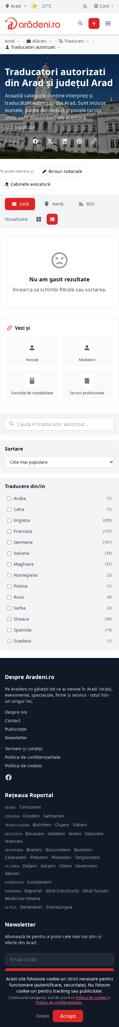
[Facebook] (8, 777)
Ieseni (75, 833)
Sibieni (80, 825)
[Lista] (52, 219)
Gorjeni (48, 866)
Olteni (65, 866)
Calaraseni (16, 857)
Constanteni (39, 882)
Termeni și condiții (24, 748)
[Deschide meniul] (108, 23)
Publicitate (16, 729)
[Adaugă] (93, 23)
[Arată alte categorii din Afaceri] (50, 41)
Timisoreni (30, 807)
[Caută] (80, 23)
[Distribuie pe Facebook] (35, 141)
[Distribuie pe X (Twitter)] (50, 141)
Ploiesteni (61, 857)
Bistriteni (42, 825)
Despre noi (16, 712)
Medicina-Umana (22, 898)
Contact (12, 720)
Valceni (12, 873)
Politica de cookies (23, 765)
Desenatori (31, 907)
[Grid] (38, 219)
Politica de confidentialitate (59, 1002)
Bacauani (34, 833)
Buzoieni (83, 850)
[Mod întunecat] (85, 6)
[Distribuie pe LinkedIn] (64, 141)
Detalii (42, 1016)
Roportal (33, 891)
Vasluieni (94, 833)
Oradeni (31, 816)
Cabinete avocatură (30, 184)
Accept (68, 1016)
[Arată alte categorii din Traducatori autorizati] (59, 47)
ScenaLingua (59, 907)
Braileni (34, 850)
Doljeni (30, 866)
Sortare (14, 448)
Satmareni (53, 816)
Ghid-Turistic (96, 891)
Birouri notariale (65, 171)
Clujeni (62, 825)
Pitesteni (39, 857)
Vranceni (14, 841)
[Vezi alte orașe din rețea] (18, 41)
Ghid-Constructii (62, 891)
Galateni (56, 833)
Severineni (86, 866)
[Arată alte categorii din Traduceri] (88, 41)
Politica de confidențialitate (32, 757)
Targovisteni (87, 857)
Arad (10, 41)
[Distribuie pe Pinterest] (79, 141)
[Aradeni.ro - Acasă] (32, 23)
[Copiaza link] (93, 141)
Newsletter (16, 737)
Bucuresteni (58, 850)
